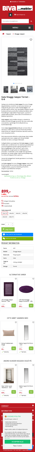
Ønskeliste (22, 1)
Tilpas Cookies (17, 446)
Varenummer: (5, 171)
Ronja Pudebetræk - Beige (7, 344)
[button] (13, 83)
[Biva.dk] (17, 8)
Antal (3, 224)
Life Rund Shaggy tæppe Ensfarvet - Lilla (25, 300)
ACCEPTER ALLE (17, 442)
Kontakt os (15, 1)
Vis (14, 305)
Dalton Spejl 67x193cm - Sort (26, 344)
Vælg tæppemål (6, 210)
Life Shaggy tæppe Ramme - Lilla (7, 300)
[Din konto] (10, 15)
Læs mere (7, 438)
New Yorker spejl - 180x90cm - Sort (7, 386)
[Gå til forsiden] (3, 34)
